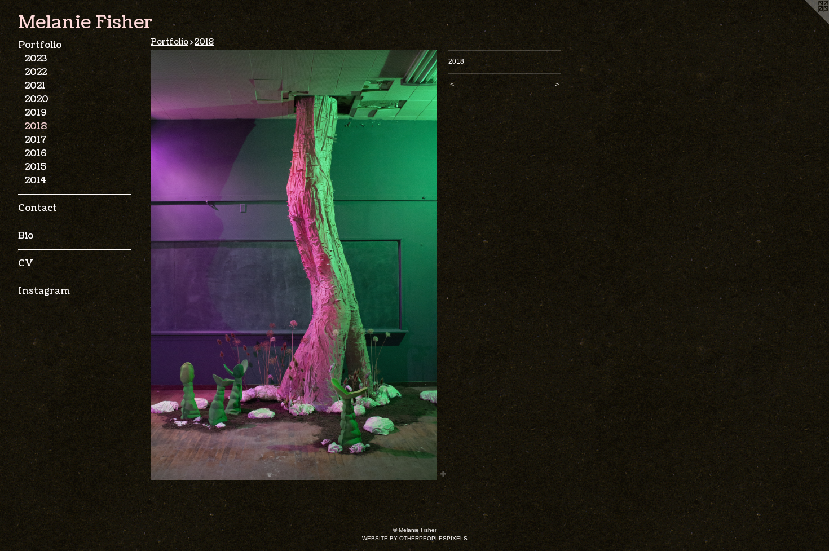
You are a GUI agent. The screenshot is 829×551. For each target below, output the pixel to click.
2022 (36, 72)
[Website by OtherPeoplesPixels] (806, 22)
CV (25, 263)
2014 (35, 180)
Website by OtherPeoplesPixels (415, 538)
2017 (35, 140)
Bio (25, 236)
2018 (36, 126)
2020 (36, 99)
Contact (37, 208)
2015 (35, 167)
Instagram (44, 291)
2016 (35, 153)
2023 (36, 58)
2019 (35, 113)
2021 (35, 86)
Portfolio (39, 45)
